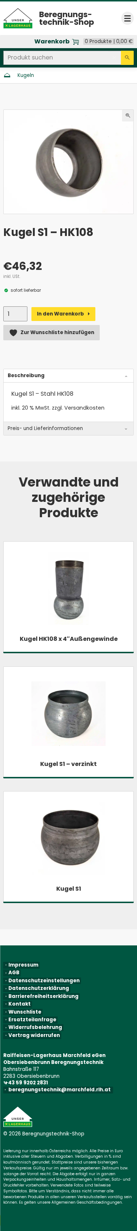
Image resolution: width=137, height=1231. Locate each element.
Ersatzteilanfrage (32, 1020)
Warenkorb (51, 41)
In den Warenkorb (60, 313)
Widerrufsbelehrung (35, 1027)
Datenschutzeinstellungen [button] (44, 981)
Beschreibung (26, 375)
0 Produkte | (109, 41)
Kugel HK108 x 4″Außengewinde (69, 638)
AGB (13, 972)
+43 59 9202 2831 (27, 1082)
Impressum (23, 965)
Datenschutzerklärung (38, 988)
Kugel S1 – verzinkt (68, 763)
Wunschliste (24, 1012)
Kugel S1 (68, 888)
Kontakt (19, 1004)
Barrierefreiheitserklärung (43, 996)
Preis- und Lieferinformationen (45, 428)
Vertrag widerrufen (34, 1035)
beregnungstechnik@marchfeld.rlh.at (60, 1090)
